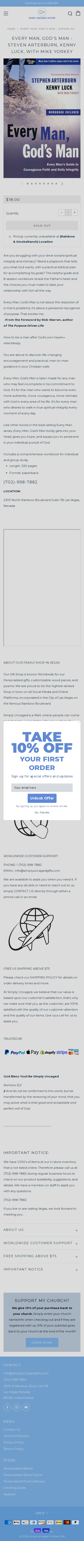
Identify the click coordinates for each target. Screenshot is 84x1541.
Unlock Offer (42, 798)
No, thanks (42, 812)
